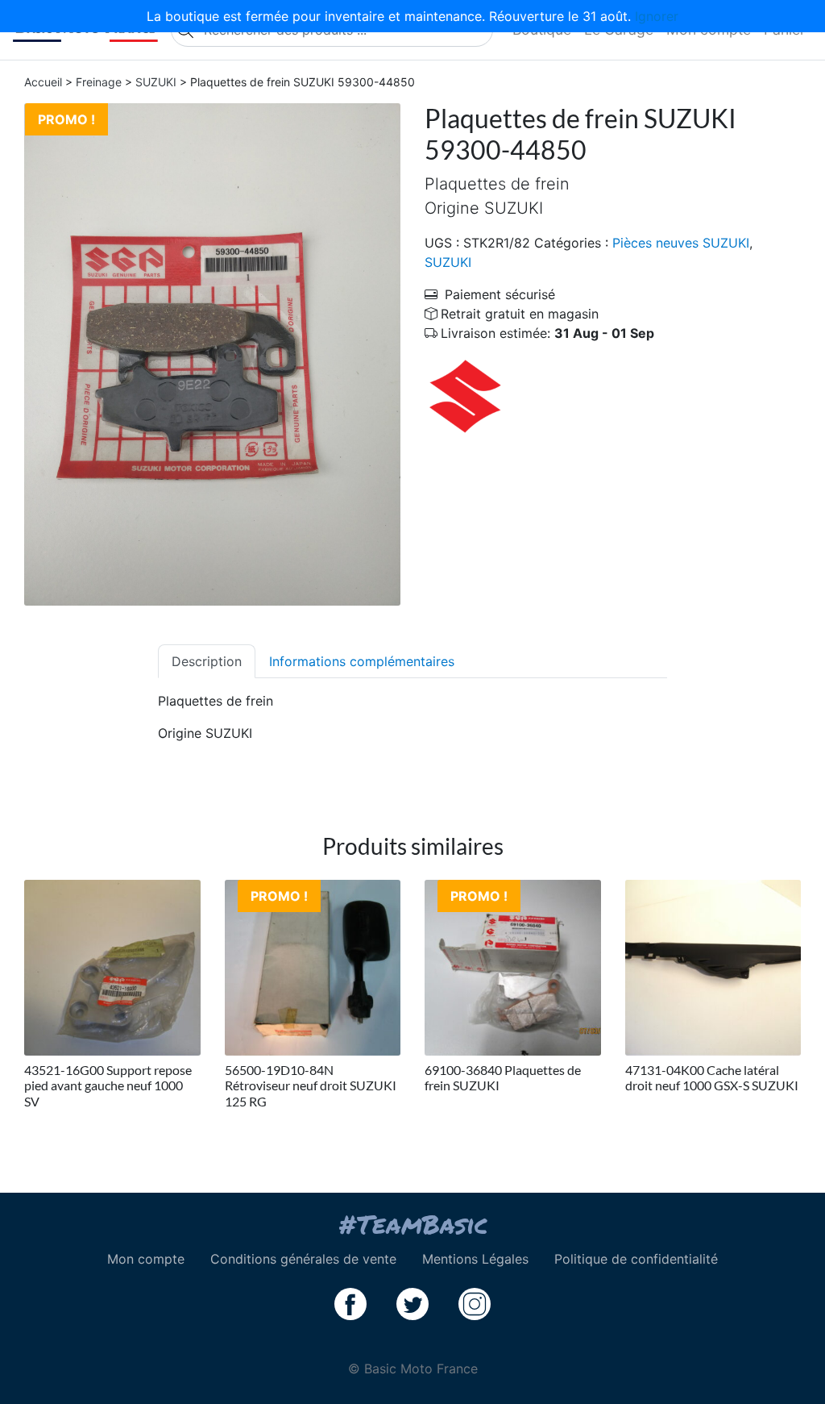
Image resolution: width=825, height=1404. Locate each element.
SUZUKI (155, 82)
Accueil (43, 82)
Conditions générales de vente (303, 1259)
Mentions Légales (475, 1259)
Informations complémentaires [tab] (361, 661)
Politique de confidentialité (636, 1259)
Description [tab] (207, 661)
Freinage (99, 82)
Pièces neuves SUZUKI (680, 243)
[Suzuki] (465, 395)
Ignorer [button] (656, 16)
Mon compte (145, 1259)
